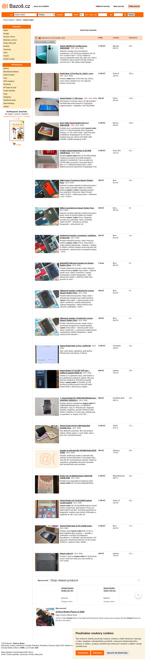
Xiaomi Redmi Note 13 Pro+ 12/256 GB (75, 346)
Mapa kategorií (7, 652)
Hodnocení (20, 646)
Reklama (35, 646)
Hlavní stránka (8, 20)
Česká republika (12, 654)
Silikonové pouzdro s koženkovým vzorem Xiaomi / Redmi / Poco (77, 292)
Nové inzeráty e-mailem (45, 42)
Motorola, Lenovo (10, 40)
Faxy (5, 78)
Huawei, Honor (9, 37)
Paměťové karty (9, 100)
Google (6, 34)
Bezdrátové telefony (11, 72)
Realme (6, 46)
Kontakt (28, 646)
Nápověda (5, 646)
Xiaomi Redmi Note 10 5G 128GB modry (76, 526)
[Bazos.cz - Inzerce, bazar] (16, 8)
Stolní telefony (8, 103)
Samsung (7, 49)
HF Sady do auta (9, 88)
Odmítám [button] (97, 653)
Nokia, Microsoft (9, 43)
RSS (62, 646)
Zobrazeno (133, 38)
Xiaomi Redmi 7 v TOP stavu (71, 98)
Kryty (5, 94)
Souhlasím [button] (83, 653)
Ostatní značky (9, 59)
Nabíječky (7, 97)
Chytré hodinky (9, 91)
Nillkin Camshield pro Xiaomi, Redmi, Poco (77, 208)
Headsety (7, 84)
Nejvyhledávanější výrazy (23, 652)
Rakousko (39, 654)
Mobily (18, 20)
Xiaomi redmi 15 (66, 554)
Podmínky (43, 646)
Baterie (6, 68)
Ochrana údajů (54, 646)
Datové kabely (8, 75)
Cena (100, 38)
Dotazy (12, 646)
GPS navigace (8, 81)
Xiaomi (6, 56)
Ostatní (6, 107)
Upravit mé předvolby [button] (117, 653)
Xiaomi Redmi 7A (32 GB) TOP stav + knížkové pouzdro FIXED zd (74, 372)
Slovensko (24, 654)
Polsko (31, 654)
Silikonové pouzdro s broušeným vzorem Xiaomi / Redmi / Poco (76, 319)
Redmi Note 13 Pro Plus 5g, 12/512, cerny (76, 74)
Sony (5, 53)
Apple (5, 30)
